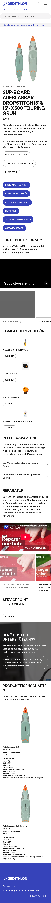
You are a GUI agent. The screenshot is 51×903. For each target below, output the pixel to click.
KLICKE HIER (9, 356)
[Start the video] (46, 283)
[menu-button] (45, 4)
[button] (17, 307)
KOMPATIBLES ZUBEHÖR (16, 193)
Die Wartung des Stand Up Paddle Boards (20, 464)
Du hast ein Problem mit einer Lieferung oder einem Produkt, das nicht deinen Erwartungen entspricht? (23, 662)
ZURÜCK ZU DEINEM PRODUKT (19, 163)
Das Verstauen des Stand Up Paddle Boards (22, 476)
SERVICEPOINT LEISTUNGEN (18, 219)
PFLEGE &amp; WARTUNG (17, 202)
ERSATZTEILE (11, 172)
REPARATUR (11, 211)
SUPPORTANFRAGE (14, 228)
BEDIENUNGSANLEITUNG (16, 155)
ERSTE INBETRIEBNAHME (16, 185)
